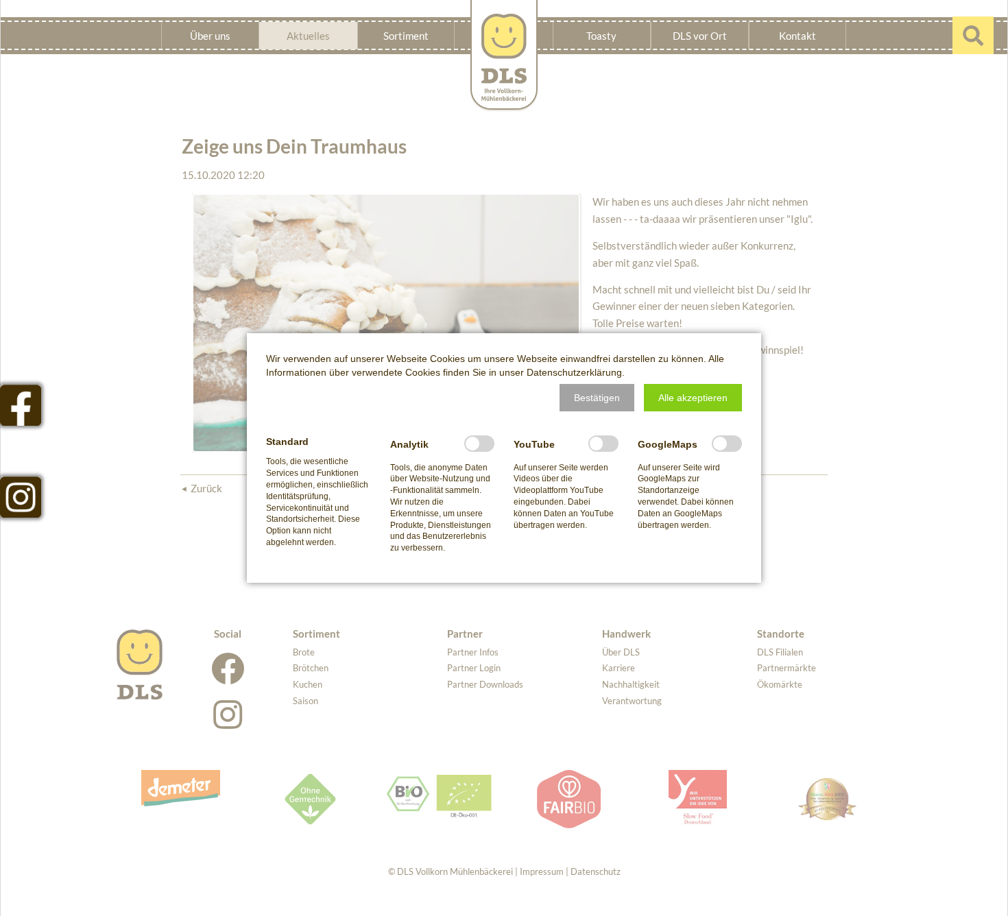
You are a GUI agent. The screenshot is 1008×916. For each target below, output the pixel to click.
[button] (597, 397)
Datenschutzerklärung (574, 372)
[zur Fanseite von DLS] (20, 405)
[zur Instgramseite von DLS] (20, 497)
